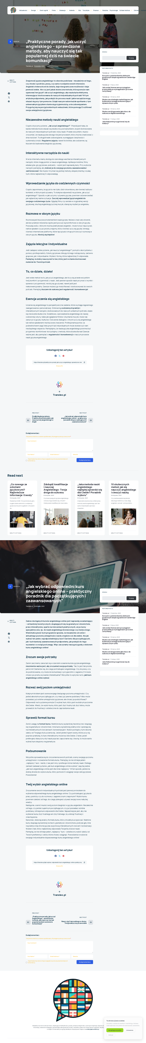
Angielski (16, 41)
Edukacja (17, 586)
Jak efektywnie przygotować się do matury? (116, 122)
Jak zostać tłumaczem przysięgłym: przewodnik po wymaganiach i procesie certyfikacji (117, 89)
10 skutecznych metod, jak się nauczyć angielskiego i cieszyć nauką (123, 488)
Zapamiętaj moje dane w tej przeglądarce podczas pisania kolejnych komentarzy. (48, 460)
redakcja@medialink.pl (92, 1029)
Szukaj (104, 52)
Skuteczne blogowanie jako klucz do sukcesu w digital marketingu (116, 112)
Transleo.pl (59, 394)
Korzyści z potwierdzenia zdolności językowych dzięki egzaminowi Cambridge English (118, 77)
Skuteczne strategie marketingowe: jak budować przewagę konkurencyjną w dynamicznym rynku (117, 101)
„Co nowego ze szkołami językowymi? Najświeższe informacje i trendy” (21, 490)
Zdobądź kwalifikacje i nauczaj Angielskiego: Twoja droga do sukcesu (56, 488)
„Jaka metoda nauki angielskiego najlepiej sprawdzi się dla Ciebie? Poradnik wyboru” (89, 490)
